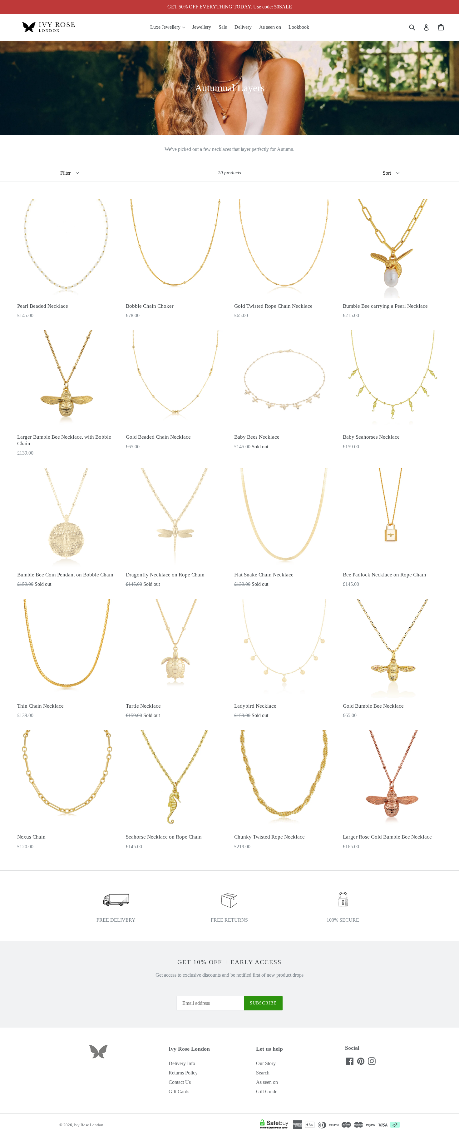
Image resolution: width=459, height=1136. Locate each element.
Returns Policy (183, 1072)
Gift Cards (179, 1091)
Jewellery (201, 27)
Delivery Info (182, 1063)
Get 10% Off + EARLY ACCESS (229, 962)
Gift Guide (266, 1091)
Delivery (243, 27)
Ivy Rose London (88, 1125)
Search (262, 1072)
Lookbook (299, 27)
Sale (223, 27)
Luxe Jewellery (169, 27)
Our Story (266, 1063)
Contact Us (180, 1082)
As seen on (270, 27)
